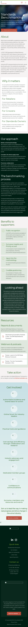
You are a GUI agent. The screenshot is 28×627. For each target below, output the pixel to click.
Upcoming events (14, 557)
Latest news (14, 554)
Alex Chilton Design (16, 624)
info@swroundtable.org (14, 565)
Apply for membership (14, 552)
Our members (14, 550)
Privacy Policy (14, 622)
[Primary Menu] (25, 2)
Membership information (14, 547)
